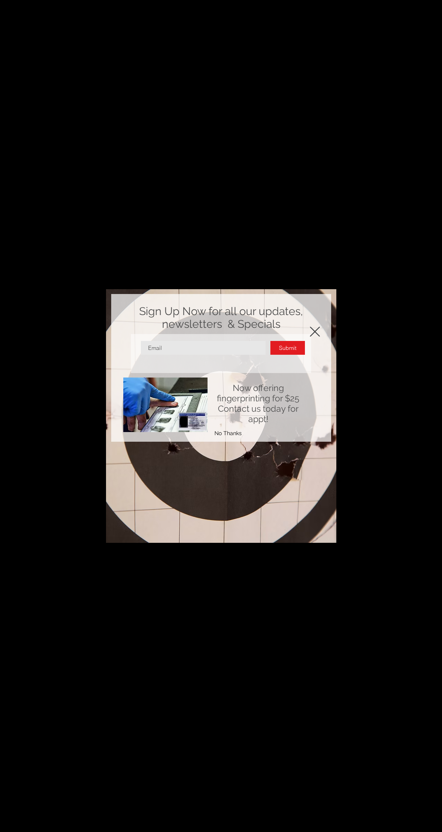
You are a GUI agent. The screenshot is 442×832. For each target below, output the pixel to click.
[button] (228, 433)
